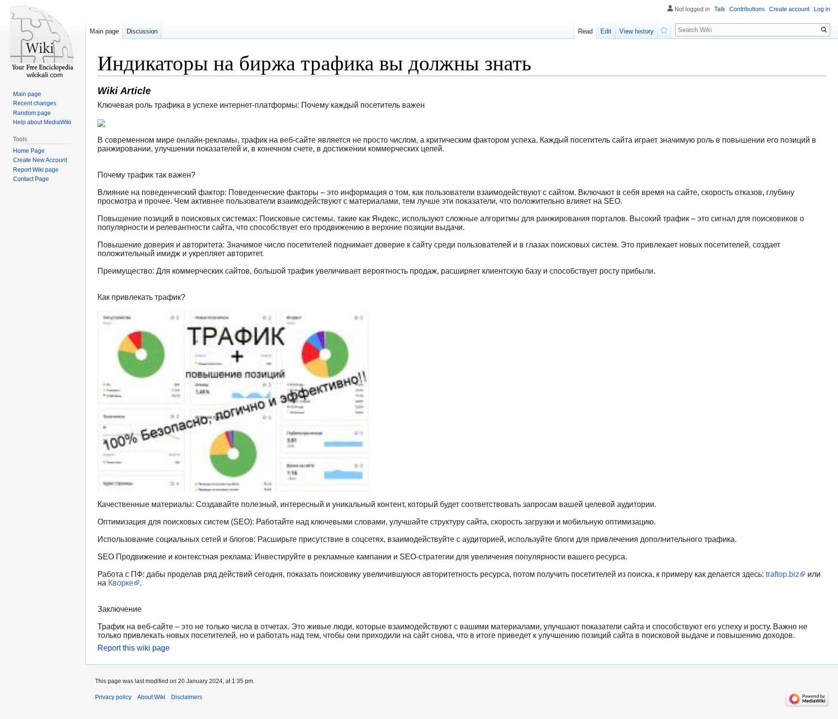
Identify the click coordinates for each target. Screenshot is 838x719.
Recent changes (34, 103)
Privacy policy (113, 697)
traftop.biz (782, 574)
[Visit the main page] (42, 39)
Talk (719, 9)
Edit (606, 31)
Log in (822, 9)
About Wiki (151, 697)
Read (585, 31)
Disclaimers (186, 697)
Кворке (120, 583)
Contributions (747, 9)
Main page (104, 31)
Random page (32, 113)
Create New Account (40, 160)
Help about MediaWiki (42, 122)
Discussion (142, 31)
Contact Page (31, 179)
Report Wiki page (36, 169)
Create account (789, 9)
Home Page (29, 150)
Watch (664, 29)
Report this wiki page (133, 648)
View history (636, 31)
